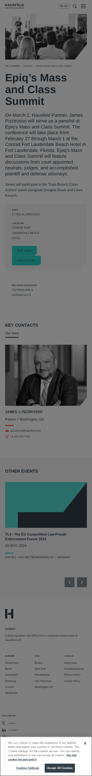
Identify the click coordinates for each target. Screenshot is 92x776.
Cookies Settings (27, 768)
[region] (46, 756)
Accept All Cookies (60, 768)
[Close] (85, 743)
